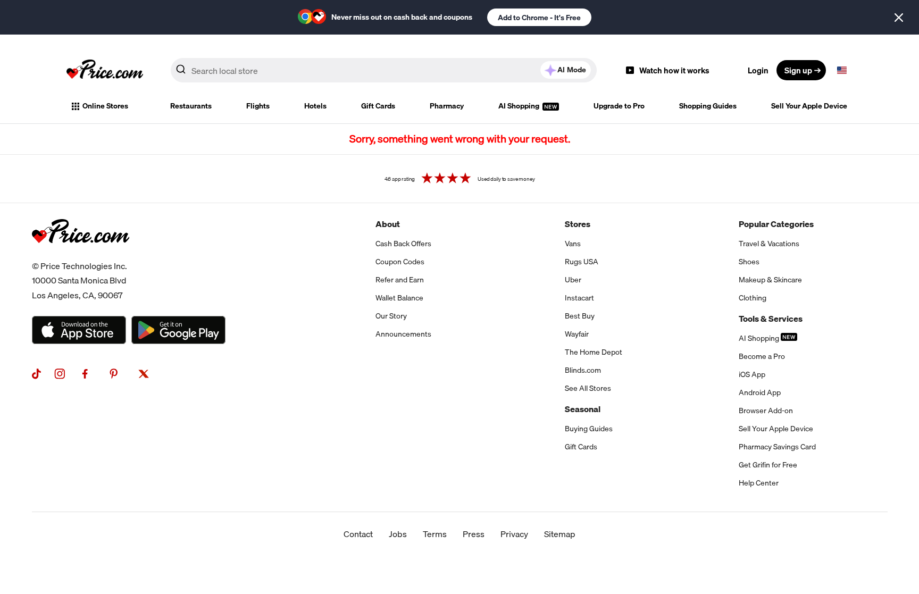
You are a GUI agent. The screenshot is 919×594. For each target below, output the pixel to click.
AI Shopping (519, 106)
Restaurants (191, 106)
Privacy (514, 534)
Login (758, 70)
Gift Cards (378, 106)
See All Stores (588, 388)
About (387, 224)
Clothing (752, 298)
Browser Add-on (766, 410)
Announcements (403, 334)
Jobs (398, 534)
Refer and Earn (399, 280)
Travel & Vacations (769, 243)
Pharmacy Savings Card (777, 447)
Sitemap (559, 534)
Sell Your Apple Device (809, 106)
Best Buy (580, 316)
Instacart (579, 298)
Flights (258, 106)
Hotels (315, 106)
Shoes (749, 261)
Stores (577, 224)
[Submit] (180, 72)
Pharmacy (447, 106)
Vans (573, 243)
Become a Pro (762, 356)
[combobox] (383, 70)
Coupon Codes (399, 261)
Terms (435, 534)
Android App (760, 392)
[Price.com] (80, 254)
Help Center (759, 483)
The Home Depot (593, 352)
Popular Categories (776, 224)
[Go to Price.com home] (104, 70)
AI (571, 70)
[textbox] (842, 70)
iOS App (752, 374)
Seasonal (582, 409)
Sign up (798, 70)
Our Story (391, 316)
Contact (358, 534)
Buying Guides (589, 428)
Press (473, 534)
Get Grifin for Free (768, 465)
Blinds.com (583, 370)
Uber (573, 280)
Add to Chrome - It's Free (539, 17)
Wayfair (577, 334)
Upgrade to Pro (619, 106)
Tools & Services (771, 318)
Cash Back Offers (403, 243)
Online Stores (105, 106)
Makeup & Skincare (770, 280)
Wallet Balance (399, 298)
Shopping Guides (708, 106)
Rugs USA (581, 261)
